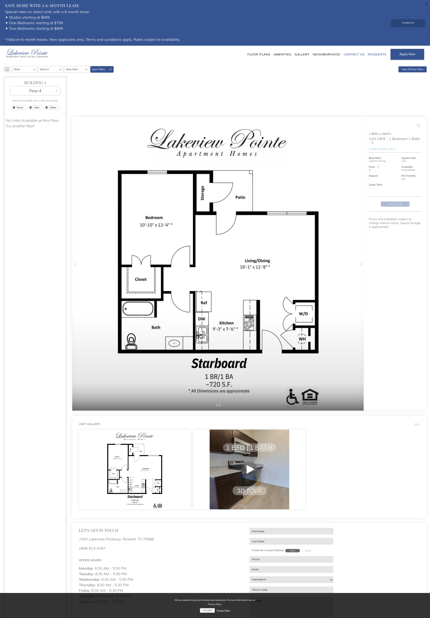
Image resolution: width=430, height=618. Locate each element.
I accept (207, 610)
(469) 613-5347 (92, 548)
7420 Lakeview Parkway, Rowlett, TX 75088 (116, 539)
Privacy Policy (223, 610)
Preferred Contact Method (268, 550)
